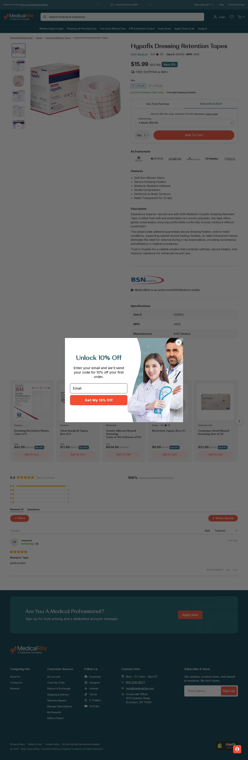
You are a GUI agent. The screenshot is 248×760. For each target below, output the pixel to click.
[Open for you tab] (237, 749)
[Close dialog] (179, 342)
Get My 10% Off (99, 400)
